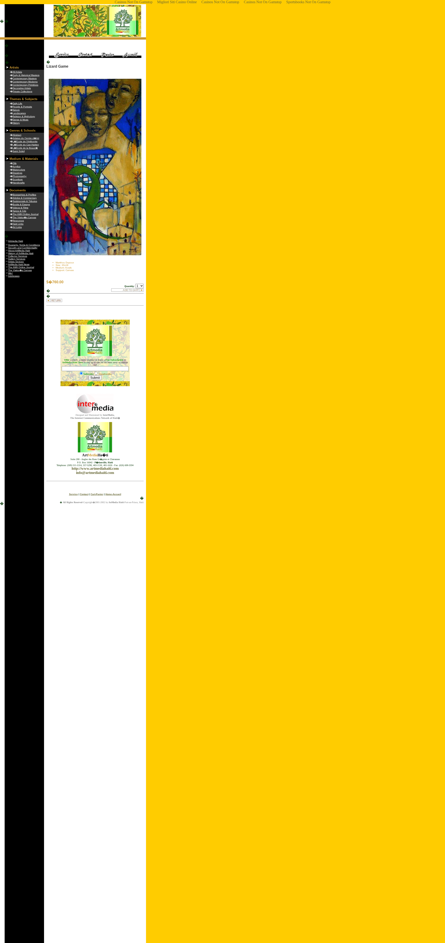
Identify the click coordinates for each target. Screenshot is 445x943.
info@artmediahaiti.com (95, 473)
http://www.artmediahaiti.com (95, 468)
